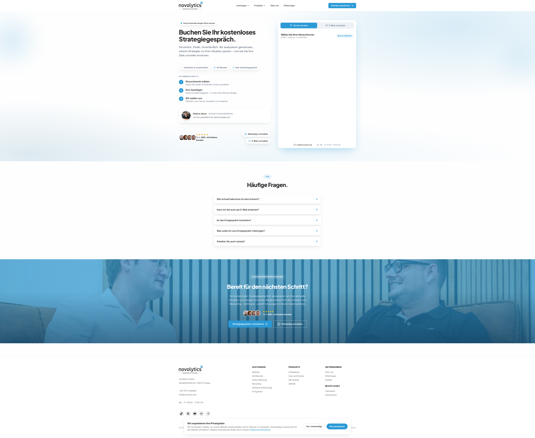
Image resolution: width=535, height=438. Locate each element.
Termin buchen (300, 25)
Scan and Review (296, 376)
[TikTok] (181, 413)
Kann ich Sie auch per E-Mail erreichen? (238, 209)
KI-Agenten (257, 391)
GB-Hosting (294, 380)
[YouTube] (194, 413)
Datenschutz (331, 395)
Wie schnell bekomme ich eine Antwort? (238, 199)
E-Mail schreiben (337, 25)
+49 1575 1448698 (187, 391)
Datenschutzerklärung (260, 430)
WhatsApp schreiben (258, 134)
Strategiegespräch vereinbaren (248, 324)
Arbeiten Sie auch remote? (231, 241)
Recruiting (256, 384)
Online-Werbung (259, 380)
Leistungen (241, 5)
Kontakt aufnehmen (340, 5)
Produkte (258, 5)
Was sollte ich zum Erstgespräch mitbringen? (241, 230)
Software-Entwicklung (262, 387)
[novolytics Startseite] (191, 5)
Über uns (274, 5)
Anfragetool (294, 372)
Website (255, 372)
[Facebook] (208, 413)
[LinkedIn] (201, 413)
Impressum (330, 391)
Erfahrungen (289, 5)
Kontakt (328, 380)
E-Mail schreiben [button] (260, 141)
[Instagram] (188, 413)
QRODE (292, 384)
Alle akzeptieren (337, 426)
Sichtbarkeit (257, 376)
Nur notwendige (314, 426)
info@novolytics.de (304, 145)
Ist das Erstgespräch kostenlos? (234, 220)
